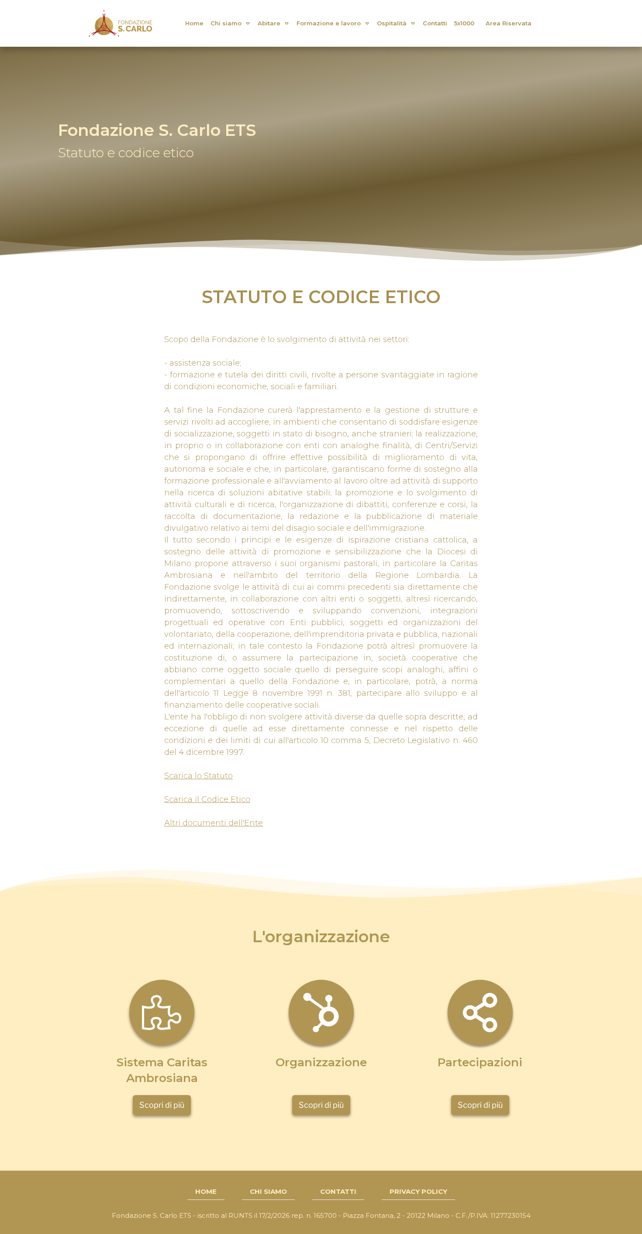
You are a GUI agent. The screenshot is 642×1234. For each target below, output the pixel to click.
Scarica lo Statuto (198, 776)
